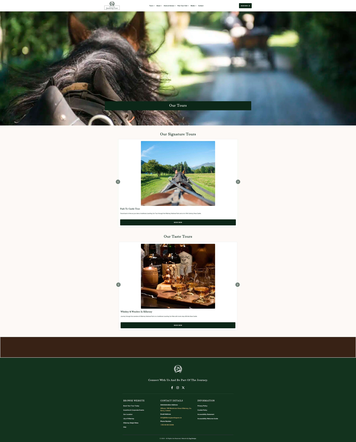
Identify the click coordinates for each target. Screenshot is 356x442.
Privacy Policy (202, 406)
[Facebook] (172, 387)
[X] (183, 387)
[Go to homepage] (178, 370)
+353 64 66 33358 (167, 425)
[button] (118, 182)
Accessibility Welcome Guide (207, 418)
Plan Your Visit (182, 6)
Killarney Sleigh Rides (130, 423)
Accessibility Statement (205, 414)
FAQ (124, 427)
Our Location (127, 414)
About (158, 6)
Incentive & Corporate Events (133, 410)
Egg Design (192, 438)
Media (193, 6)
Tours (151, 6)
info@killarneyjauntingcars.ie (171, 418)
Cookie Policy (202, 410)
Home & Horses (169, 6)
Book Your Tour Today (131, 406)
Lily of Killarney (128, 418)
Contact (200, 6)
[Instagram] (178, 387)
